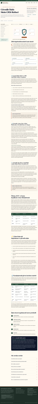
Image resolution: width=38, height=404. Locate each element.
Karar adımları (2, 35)
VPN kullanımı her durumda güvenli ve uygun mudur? (19, 374)
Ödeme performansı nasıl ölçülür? (16, 366)
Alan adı (34, 2)
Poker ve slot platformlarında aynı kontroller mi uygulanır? (19, 379)
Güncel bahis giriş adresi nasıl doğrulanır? (17, 371)
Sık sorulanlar (2, 36)
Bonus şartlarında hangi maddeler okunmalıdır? (18, 369)
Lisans (26, 2)
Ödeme (32, 2)
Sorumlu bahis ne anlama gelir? (15, 377)
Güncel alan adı (2, 32)
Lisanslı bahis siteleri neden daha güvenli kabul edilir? (19, 361)
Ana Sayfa (2, 20)
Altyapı (29, 2)
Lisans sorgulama (2, 27)
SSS (36, 2)
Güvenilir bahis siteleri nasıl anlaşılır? (16, 358)
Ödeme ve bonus (2, 31)
